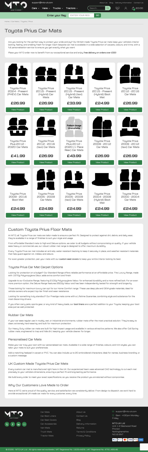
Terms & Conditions (86, 432)
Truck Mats (46, 432)
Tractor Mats (47, 436)
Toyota (24, 21)
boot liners (79, 304)
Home (7, 21)
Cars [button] (34, 8)
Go (97, 15)
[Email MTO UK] (24, 424)
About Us (103, 3)
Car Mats (15, 21)
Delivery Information (123, 3)
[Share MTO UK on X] (7, 424)
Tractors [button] (70, 8)
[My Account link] (125, 8)
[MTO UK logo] (16, 6)
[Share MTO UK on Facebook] (12, 424)
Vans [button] (45, 8)
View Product (17, 110)
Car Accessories (48, 424)
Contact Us (138, 3)
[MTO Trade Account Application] (117, 8)
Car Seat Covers (48, 420)
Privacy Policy (83, 436)
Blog (111, 3)
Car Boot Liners (48, 416)
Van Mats (45, 428)
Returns (80, 428)
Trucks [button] (57, 8)
